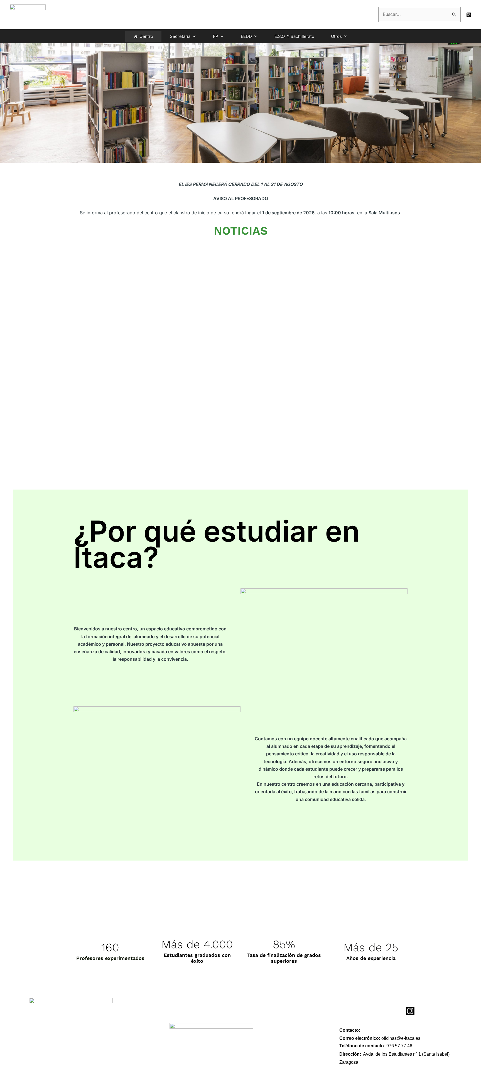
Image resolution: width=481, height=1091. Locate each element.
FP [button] (215, 36)
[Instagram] (468, 14)
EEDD (246, 36)
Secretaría (180, 36)
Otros (336, 36)
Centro (146, 36)
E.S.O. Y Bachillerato (294, 36)
